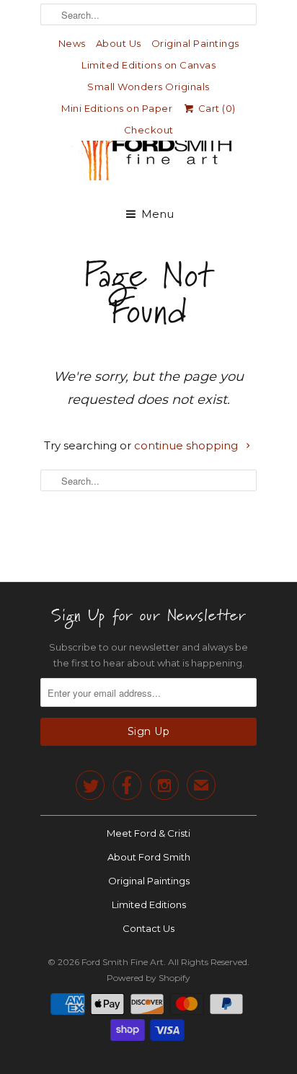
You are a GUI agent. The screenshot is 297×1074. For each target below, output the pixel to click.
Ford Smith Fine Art (122, 961)
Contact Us (148, 928)
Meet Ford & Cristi (148, 833)
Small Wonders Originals (148, 86)
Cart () (215, 108)
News (72, 43)
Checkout (149, 130)
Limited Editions (149, 904)
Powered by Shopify (148, 977)
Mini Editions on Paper (116, 108)
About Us (118, 43)
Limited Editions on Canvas (148, 65)
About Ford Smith (148, 857)
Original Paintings (195, 43)
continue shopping (187, 445)
